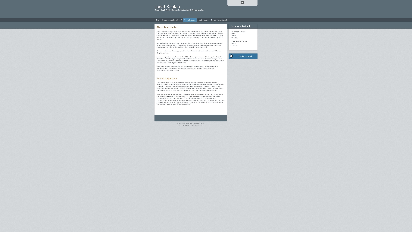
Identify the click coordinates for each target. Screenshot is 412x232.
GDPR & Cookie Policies (186, 125)
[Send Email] (242, 2)
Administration (198, 125)
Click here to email (245, 56)
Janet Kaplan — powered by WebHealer (192, 123)
